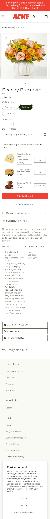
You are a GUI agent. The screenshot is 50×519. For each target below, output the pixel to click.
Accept (23, 498)
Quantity (6, 119)
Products (10, 384)
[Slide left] (19, 84)
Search (9, 408)
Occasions (11, 377)
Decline (23, 505)
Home (4, 27)
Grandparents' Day (15, 371)
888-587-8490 (30, 8)
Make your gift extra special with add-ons (23, 146)
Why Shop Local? (14, 431)
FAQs (8, 425)
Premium (10, 113)
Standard (10, 107)
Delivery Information (16, 438)
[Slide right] (31, 84)
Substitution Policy (15, 456)
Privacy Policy (12, 444)
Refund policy (12, 450)
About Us (10, 390)
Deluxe (26, 107)
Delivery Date (9, 129)
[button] (34, 17)
